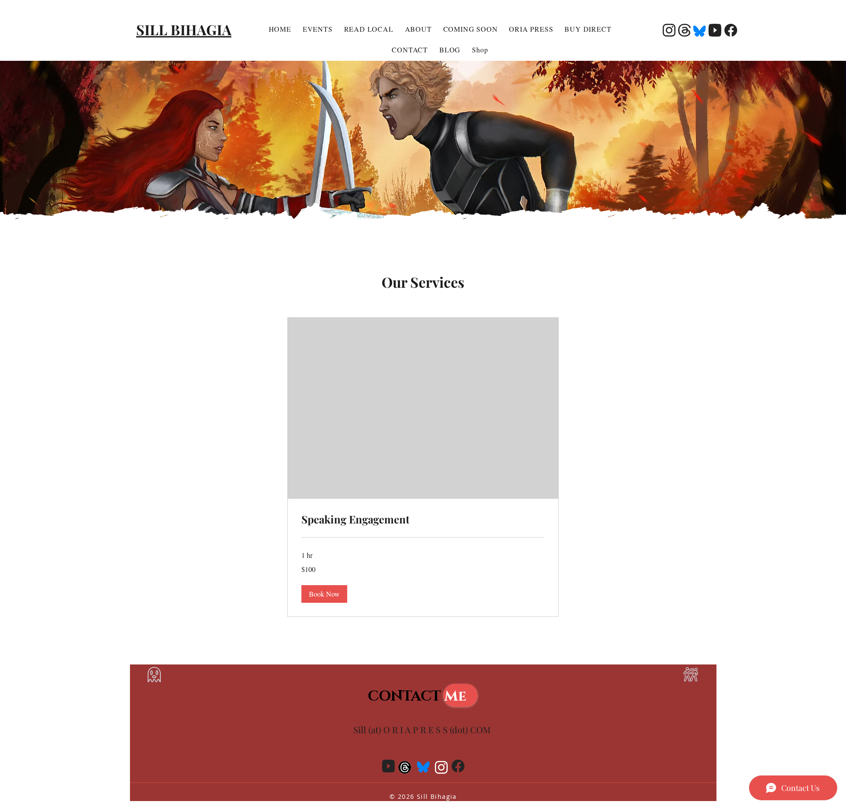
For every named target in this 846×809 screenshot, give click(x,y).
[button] (324, 594)
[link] (423, 519)
